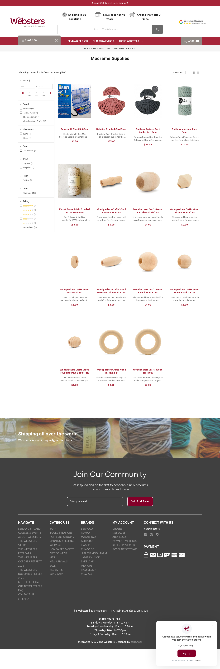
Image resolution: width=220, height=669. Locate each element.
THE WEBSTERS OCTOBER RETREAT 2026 (30, 561)
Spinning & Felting (62, 540)
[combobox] (110, 29)
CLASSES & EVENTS (29, 532)
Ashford (87, 540)
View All (86, 573)
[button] (194, 72)
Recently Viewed (123, 545)
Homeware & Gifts (62, 549)
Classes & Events (103, 41)
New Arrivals (59, 561)
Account (193, 41)
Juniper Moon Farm (94, 553)
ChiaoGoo (87, 549)
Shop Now (31, 40)
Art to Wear (58, 553)
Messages (118, 532)
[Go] (157, 29)
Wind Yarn (56, 573)
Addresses (119, 536)
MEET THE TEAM (28, 582)
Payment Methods (124, 540)
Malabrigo (88, 536)
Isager (85, 545)
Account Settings (124, 549)
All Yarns (56, 569)
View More (75, 104)
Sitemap (23, 598)
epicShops (137, 641)
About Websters (129, 41)
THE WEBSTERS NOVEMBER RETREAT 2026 (31, 573)
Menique (86, 565)
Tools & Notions (61, 532)
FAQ (20, 590)
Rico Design (88, 569)
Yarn (53, 528)
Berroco (87, 528)
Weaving (55, 545)
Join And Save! (140, 501)
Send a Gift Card (78, 41)
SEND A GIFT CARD (29, 528)
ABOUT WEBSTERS (29, 536)
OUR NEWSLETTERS (30, 586)
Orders (117, 528)
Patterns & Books (62, 536)
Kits (52, 557)
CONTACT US (26, 594)
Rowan (86, 532)
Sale (53, 565)
